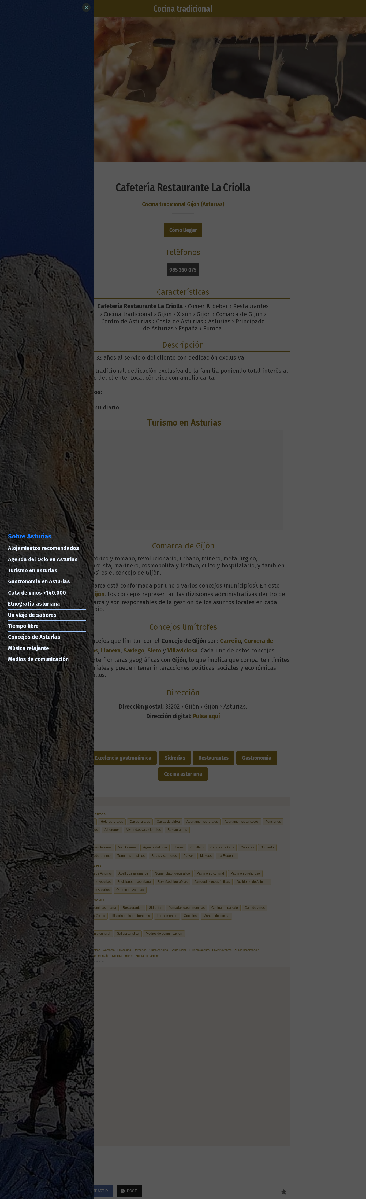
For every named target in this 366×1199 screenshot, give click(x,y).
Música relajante (28, 648)
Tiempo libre (23, 626)
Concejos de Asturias (34, 637)
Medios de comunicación (38, 659)
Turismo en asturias (32, 570)
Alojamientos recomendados (43, 548)
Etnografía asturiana (34, 603)
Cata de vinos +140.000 (37, 592)
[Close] (86, 7)
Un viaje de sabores (32, 615)
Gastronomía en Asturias (39, 581)
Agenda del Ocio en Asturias (43, 559)
